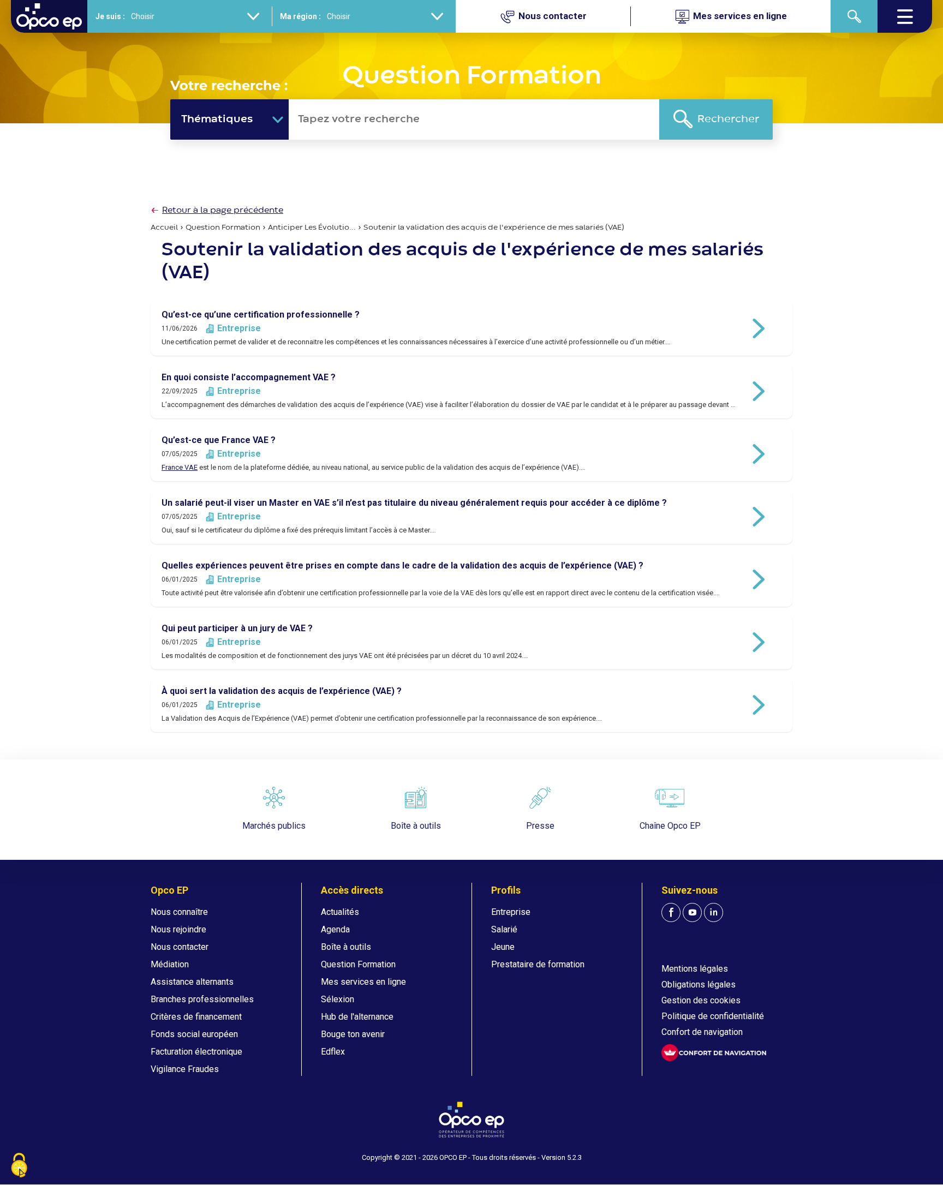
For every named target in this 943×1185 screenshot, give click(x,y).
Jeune (503, 947)
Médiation (170, 964)
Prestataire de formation (537, 964)
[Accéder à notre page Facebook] (671, 912)
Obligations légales (698, 984)
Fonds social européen (194, 1034)
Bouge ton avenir (353, 1034)
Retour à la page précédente (222, 210)
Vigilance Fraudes (185, 1069)
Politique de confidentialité (712, 1016)
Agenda (335, 929)
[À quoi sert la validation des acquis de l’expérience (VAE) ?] (471, 705)
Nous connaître (179, 912)
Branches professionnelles (202, 999)
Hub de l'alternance (357, 1017)
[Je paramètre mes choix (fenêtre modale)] (19, 1166)
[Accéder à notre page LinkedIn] (713, 912)
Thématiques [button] (217, 119)
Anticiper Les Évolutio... (312, 227)
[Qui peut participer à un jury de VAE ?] (471, 642)
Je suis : (110, 16)
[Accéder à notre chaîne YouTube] (692, 912)
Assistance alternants (192, 982)
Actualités (340, 912)
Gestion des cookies (701, 1000)
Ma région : (300, 16)
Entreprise (510, 912)
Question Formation (223, 227)
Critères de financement (196, 1017)
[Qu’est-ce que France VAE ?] (471, 454)
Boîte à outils (346, 947)
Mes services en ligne (363, 982)
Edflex (333, 1051)
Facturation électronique (196, 1051)
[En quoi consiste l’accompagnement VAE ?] (471, 391)
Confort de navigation (702, 1032)
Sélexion (337, 999)
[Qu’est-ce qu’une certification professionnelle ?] (471, 328)
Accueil (164, 227)
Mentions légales (694, 968)
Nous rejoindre (178, 929)
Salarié (504, 929)
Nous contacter (179, 947)
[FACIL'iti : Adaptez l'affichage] (713, 1052)
